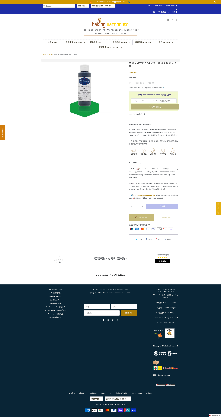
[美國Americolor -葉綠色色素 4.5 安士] (84, 90)
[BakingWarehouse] (110, 27)
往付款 (174, 12)
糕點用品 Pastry (97, 42)
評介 (110, 393)
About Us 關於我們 (55, 296)
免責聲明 (72, 393)
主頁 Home (53, 42)
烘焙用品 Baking (120, 42)
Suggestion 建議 (55, 303)
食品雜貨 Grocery (74, 42)
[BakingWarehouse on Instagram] (176, 20)
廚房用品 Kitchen (143, 42)
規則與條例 (93, 393)
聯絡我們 (149, 393)
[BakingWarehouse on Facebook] (163, 20)
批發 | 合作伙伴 (121, 393)
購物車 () (165, 12)
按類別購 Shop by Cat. (109, 47)
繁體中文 (82, 6)
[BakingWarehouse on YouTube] (168, 20)
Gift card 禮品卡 (55, 317)
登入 (154, 12)
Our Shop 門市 (55, 300)
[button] (215, 415)
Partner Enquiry (136, 393)
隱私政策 (82, 393)
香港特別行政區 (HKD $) (102, 6)
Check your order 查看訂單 (55, 307)
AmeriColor (133, 72)
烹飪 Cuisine (165, 42)
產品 (50, 55)
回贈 (103, 393)
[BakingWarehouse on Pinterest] (172, 20)
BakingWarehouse (107, 404)
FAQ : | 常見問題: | (55, 293)
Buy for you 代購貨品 (55, 314)
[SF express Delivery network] (156, 364)
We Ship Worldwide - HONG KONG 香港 (162, 6)
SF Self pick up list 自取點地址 (55, 310)
